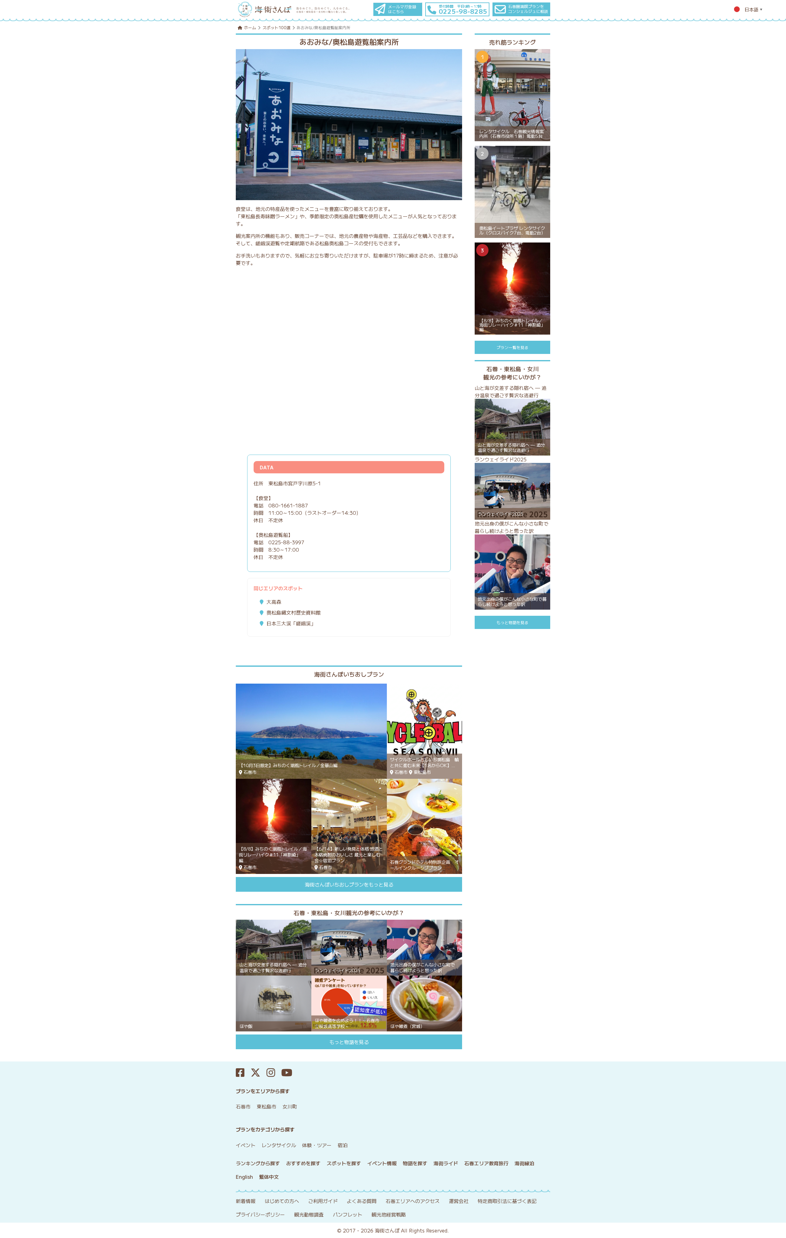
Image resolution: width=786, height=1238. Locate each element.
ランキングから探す (258, 1163)
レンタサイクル (279, 1145)
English (244, 1176)
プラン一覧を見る (512, 347)
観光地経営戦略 (389, 1214)
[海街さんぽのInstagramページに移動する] (274, 1073)
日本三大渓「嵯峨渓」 (291, 623)
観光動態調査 (309, 1214)
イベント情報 (382, 1163)
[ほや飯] (273, 1002)
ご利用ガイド (323, 1201)
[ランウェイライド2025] (349, 946)
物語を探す (415, 1163)
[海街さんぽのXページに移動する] (259, 1073)
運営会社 (459, 1201)
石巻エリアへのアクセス (413, 1201)
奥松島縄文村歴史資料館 (294, 612)
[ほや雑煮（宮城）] (424, 1002)
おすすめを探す (303, 1163)
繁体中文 (269, 1176)
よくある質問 (361, 1201)
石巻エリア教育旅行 (486, 1163)
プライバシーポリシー (260, 1214)
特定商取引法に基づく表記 (507, 1201)
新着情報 (245, 1201)
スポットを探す (344, 1163)
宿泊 (343, 1145)
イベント (245, 1145)
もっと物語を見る (349, 1042)
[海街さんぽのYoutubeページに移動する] (289, 1073)
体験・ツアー (317, 1145)
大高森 (274, 601)
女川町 (289, 1106)
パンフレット (347, 1214)
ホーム (250, 27)
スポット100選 (276, 27)
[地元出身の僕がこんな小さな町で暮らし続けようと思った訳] (424, 946)
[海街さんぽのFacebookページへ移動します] (243, 1073)
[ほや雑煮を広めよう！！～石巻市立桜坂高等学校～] (349, 1002)
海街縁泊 (524, 1163)
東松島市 (266, 1106)
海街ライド (446, 1163)
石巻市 (243, 1106)
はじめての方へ (282, 1201)
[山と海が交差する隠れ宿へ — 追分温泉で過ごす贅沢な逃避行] (273, 946)
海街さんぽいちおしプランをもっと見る (349, 884)
